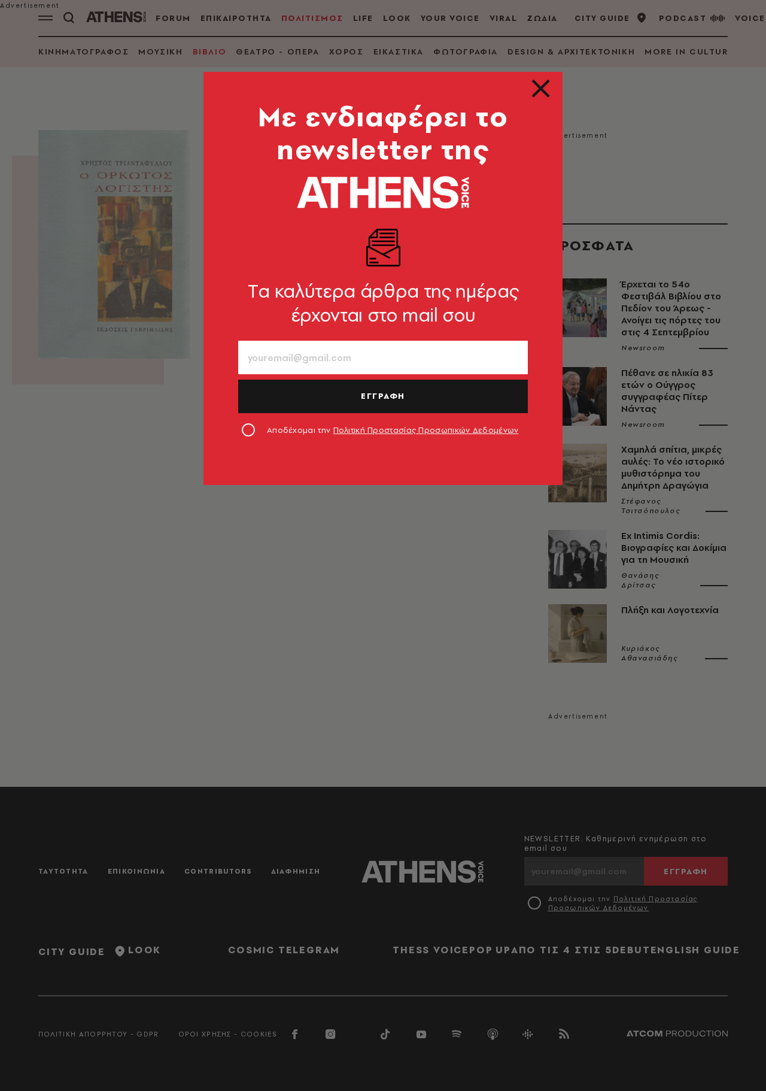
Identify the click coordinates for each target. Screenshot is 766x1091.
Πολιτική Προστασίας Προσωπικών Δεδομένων (426, 430)
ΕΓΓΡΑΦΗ (383, 395)
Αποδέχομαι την (393, 430)
